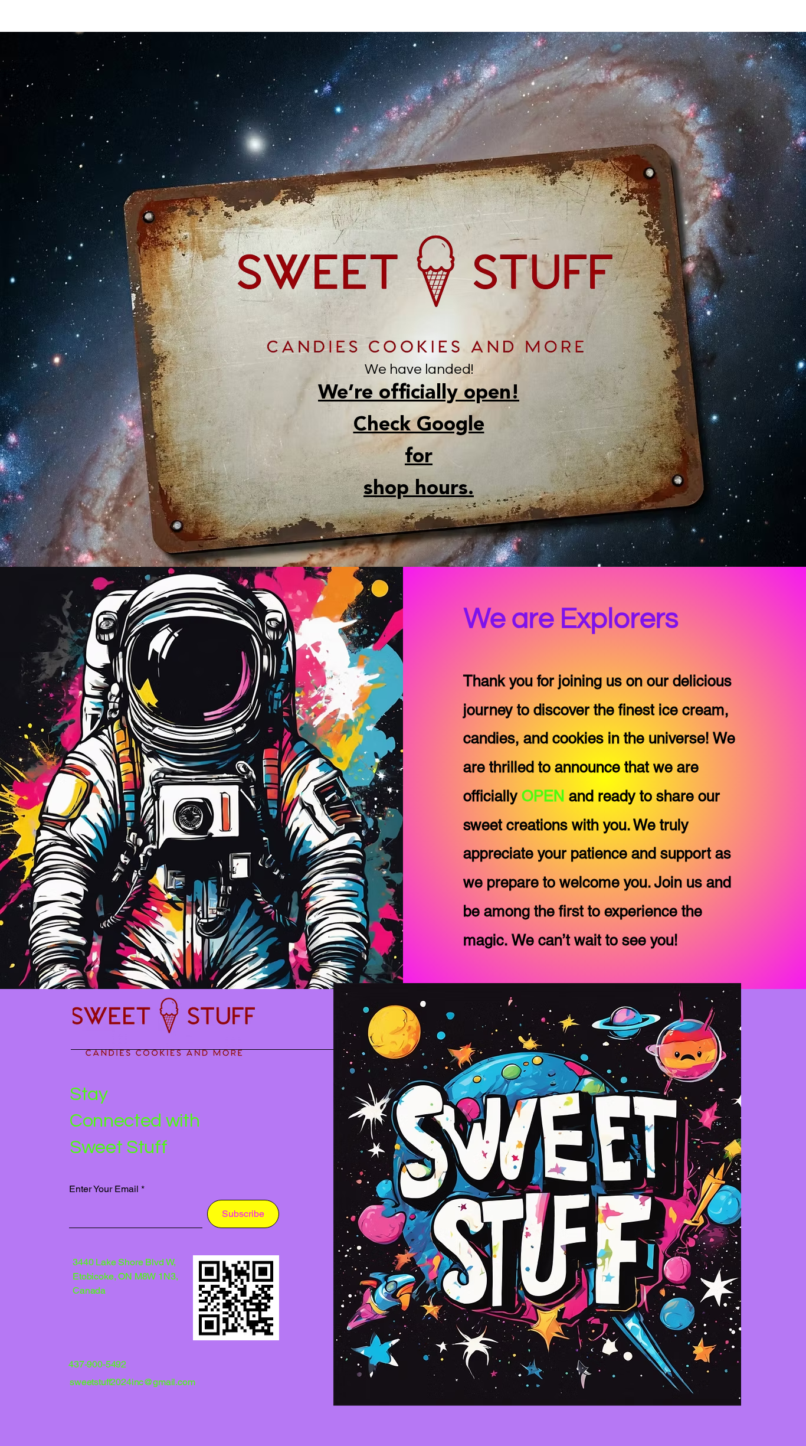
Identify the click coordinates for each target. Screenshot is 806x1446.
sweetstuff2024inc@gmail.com (132, 1382)
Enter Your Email (104, 1189)
